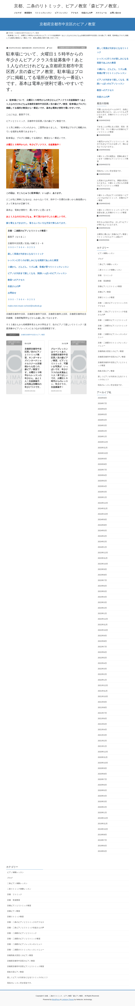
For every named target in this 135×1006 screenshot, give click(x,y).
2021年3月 (102, 735)
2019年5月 (102, 851)
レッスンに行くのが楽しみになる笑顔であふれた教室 (33, 260)
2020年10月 (103, 763)
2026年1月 (102, 436)
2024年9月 (102, 519)
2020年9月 (102, 768)
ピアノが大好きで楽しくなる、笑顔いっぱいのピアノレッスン (37, 273)
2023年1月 (102, 613)
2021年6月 (102, 718)
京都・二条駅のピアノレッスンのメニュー (112, 335)
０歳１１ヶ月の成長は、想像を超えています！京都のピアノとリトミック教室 (112, 158)
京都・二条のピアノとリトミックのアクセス (112, 304)
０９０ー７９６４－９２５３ (21, 247)
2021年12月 (103, 685)
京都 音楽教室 (104, 281)
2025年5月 (102, 481)
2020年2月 (102, 807)
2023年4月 (102, 597)
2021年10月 (103, 696)
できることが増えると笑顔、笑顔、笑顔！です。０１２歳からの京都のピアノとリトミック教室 (112, 129)
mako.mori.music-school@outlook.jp (25, 306)
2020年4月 (102, 796)
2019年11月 (103, 824)
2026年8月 (102, 398)
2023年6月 (102, 586)
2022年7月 (102, 647)
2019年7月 (102, 840)
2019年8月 (102, 835)
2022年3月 (102, 669)
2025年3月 (102, 492)
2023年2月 (102, 608)
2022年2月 (102, 674)
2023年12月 (103, 553)
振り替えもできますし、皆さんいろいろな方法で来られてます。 (36, 223)
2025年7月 (102, 470)
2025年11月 (103, 448)
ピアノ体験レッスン (106, 253)
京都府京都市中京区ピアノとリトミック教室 (112, 363)
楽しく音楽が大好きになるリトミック (26, 254)
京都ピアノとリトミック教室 (110, 286)
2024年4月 (102, 536)
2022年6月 (102, 652)
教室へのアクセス (16, 280)
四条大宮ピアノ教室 (106, 371)
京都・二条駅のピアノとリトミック (112, 320)
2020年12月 (103, 752)
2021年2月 (102, 741)
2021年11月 (103, 691)
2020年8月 (102, 774)
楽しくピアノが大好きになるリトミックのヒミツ (112, 378)
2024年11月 (103, 508)
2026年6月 (102, 409)
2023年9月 (102, 569)
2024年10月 (103, 514)
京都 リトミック (105, 275)
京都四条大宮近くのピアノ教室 (111, 351)
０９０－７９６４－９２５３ (21, 299)
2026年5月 (102, 414)
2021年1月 (102, 746)
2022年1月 (102, 680)
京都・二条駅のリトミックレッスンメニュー (112, 344)
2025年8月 (102, 464)
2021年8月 (102, 707)
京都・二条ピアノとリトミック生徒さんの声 (112, 313)
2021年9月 (102, 702)
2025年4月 (102, 486)
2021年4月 (102, 729)
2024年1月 (102, 547)
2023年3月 (102, 602)
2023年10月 (103, 564)
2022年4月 (102, 663)
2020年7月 (102, 779)
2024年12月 (103, 503)
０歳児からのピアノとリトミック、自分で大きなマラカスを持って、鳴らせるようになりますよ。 (112, 144)
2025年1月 (102, 497)
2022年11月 (103, 625)
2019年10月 (103, 829)
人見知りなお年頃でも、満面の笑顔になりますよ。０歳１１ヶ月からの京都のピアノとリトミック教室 (112, 183)
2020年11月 (103, 757)
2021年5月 (102, 724)
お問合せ (12, 293)
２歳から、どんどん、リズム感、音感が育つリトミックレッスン (38, 267)
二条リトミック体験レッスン (110, 270)
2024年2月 (102, 542)
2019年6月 (102, 846)
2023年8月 (102, 575)
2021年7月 (102, 713)
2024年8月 (102, 525)
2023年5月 (102, 591)
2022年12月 (103, 619)
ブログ (100, 259)
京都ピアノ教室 (104, 292)
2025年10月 (103, 453)
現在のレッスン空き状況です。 (110, 171)
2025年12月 (103, 442)
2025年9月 (102, 459)
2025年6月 (102, 475)
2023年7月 (102, 580)
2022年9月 (102, 636)
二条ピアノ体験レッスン (108, 264)
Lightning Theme (68, 999)
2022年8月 (102, 641)
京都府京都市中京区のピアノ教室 (72, 48)
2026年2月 (102, 431)
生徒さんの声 (14, 286)
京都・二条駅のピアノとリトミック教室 (112, 327)
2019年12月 (103, 818)
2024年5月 (102, 530)
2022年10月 (103, 630)
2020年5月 (102, 790)
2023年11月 (103, 558)
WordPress (56, 999)
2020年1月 (102, 812)
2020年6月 (102, 785)
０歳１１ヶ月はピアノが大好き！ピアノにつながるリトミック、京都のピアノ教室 (112, 197)
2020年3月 (102, 801)
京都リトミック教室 (106, 297)
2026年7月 (102, 403)
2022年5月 (102, 658)
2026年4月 (102, 420)
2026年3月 (102, 425)
